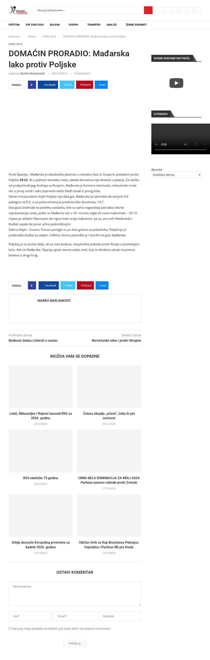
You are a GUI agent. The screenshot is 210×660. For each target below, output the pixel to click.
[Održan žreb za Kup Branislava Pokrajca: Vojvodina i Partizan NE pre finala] (109, 515)
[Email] (191, 10)
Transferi (93, 24)
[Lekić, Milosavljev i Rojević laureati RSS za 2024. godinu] (41, 386)
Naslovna (14, 36)
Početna (14, 24)
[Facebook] (159, 10)
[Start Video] (176, 83)
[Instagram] (175, 10)
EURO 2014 (49, 36)
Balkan (54, 24)
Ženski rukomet (136, 24)
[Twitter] (167, 10)
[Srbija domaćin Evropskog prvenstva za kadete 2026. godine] (41, 515)
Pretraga (148, 10)
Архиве (156, 169)
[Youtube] (183, 10)
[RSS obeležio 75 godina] (41, 451)
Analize (112, 24)
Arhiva (32, 36)
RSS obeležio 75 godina (40, 478)
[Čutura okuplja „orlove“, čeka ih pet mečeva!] (109, 386)
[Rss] (198, 10)
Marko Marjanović (32, 73)
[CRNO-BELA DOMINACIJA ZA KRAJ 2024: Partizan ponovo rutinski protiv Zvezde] (109, 451)
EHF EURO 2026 (35, 24)
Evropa (73, 24)
